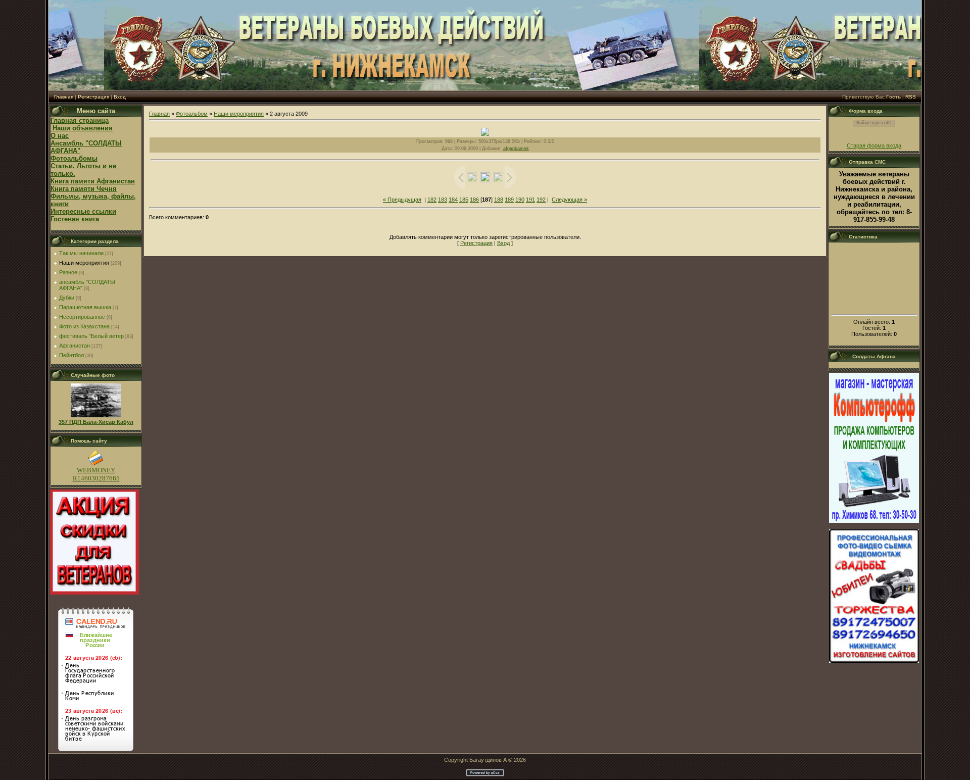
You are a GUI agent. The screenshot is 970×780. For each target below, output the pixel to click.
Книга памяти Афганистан (93, 181)
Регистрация (93, 97)
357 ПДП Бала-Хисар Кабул (96, 422)
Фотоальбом (192, 114)
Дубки (66, 298)
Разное (68, 272)
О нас (60, 135)
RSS (910, 97)
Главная (63, 97)
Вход (120, 97)
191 (530, 200)
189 (509, 200)
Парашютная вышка (85, 307)
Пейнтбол (71, 355)
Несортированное (82, 317)
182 (432, 200)
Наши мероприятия (84, 263)
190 (519, 200)
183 (442, 200)
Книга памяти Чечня (84, 188)
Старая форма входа (874, 145)
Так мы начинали (81, 253)
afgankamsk (516, 148)
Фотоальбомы (74, 158)
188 (498, 200)
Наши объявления (82, 128)
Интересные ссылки (83, 211)
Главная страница (80, 120)
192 (541, 200)
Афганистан (74, 346)
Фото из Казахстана (84, 326)
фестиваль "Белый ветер (91, 336)
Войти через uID (874, 122)
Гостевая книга (75, 219)
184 (453, 200)
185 (463, 200)
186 (474, 200)
